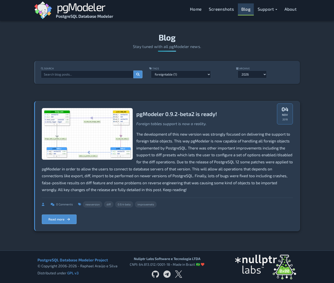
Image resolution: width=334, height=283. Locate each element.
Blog (245, 9)
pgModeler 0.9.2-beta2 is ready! (176, 114)
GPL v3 (73, 273)
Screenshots (221, 9)
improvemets (145, 204)
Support (266, 9)
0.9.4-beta (124, 204)
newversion (92, 204)
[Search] (137, 74)
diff (109, 204)
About (290, 9)
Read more (56, 219)
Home (196, 9)
